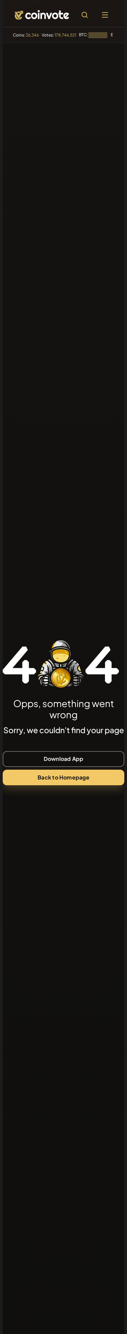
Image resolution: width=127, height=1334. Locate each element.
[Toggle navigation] (105, 15)
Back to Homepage (63, 777)
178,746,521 (65, 35)
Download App (64, 758)
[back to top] (107, 1319)
